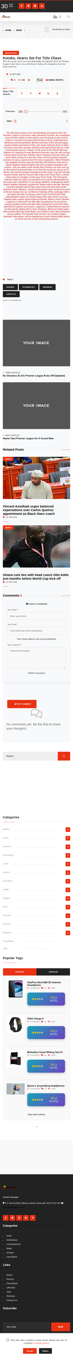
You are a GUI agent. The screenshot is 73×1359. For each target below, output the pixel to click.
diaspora (7, 932)
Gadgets (19, 972)
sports (59, 80)
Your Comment (14, 645)
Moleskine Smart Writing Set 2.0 (45, 1052)
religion (6, 898)
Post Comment (23, 704)
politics (6, 829)
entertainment (13, 1244)
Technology (28, 287)
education (7, 881)
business (7, 846)
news (19, 30)
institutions (12, 1240)
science (6, 924)
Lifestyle (11, 294)
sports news (11, 53)
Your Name (12, 610)
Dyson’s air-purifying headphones (45, 1085)
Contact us (11, 1300)
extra (5, 907)
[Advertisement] (36, 788)
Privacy (10, 1279)
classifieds (11, 1257)
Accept (30, 1351)
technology (8, 855)
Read (39, 80)
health (6, 889)
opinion (6, 872)
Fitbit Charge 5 (35, 1018)
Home (8, 30)
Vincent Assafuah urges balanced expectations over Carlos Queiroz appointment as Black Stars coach (29, 510)
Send (60, 1327)
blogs (9, 1248)
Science (10, 287)
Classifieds (8, 941)
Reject (45, 1351)
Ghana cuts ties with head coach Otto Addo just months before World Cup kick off (36, 576)
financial (7, 915)
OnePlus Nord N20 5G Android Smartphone (44, 983)
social (6, 863)
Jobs (5, 948)
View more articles (36, 1114)
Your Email (12, 624)
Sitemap (10, 1296)
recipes (10, 1252)
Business (47, 287)
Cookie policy (41, 1343)
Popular (53, 972)
